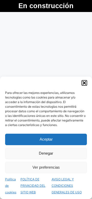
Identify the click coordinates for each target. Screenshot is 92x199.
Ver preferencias (46, 167)
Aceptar (46, 139)
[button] (84, 82)
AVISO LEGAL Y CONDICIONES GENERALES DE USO (67, 185)
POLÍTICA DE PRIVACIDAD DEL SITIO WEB (32, 185)
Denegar (46, 153)
